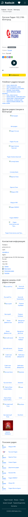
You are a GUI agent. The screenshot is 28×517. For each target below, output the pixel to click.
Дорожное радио (14, 467)
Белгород (17, 9)
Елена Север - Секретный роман (15, 98)
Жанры (16, 500)
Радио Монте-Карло (15, 488)
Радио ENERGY (13, 478)
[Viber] (10, 57)
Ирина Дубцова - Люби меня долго (16, 96)
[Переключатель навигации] (25, 2)
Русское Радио (13, 452)
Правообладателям (19, 503)
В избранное (15, 75)
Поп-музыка (12, 47)
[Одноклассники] (5, 57)
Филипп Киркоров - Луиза (14, 87)
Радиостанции (8, 500)
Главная (3, 9)
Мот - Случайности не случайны (15, 88)
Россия (10, 9)
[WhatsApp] (12, 57)
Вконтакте (7, 269)
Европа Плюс (13, 457)
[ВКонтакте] (3, 57)
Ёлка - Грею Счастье (12, 95)
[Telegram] (7, 57)
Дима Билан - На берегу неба (14, 100)
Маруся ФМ (12, 447)
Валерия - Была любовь (13, 90)
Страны (22, 500)
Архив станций (7, 503)
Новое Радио (12, 462)
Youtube (6, 273)
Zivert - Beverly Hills (12, 85)
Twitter (6, 266)
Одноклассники (9, 271)
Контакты (14, 506)
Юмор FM (11, 483)
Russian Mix (12, 473)
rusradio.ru (5, 252)
